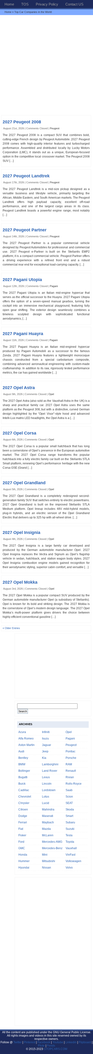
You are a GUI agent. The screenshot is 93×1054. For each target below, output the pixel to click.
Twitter (17, 1042)
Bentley (23, 758)
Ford (21, 841)
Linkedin (71, 1042)
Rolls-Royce (74, 783)
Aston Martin (26, 745)
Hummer (24, 861)
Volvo (69, 867)
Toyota (70, 841)
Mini (44, 854)
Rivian (70, 777)
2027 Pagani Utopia (22, 279)
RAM (69, 764)
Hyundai (23, 867)
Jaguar (46, 745)
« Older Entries (11, 628)
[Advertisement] (46, 65)
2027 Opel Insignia (21, 532)
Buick (22, 783)
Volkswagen (73, 861)
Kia (44, 758)
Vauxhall (71, 848)
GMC (21, 848)
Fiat (20, 829)
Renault (71, 770)
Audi (21, 751)
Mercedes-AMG (52, 841)
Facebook (43, 1042)
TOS (25, 4)
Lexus (46, 777)
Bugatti (22, 777)
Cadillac (23, 790)
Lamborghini (50, 764)
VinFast (70, 854)
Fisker (22, 835)
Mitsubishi (48, 861)
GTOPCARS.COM (55, 1049)
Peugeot (54, 128)
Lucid (45, 803)
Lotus (45, 796)
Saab (69, 790)
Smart (69, 816)
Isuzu (45, 738)
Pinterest (29, 1042)
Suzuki (70, 829)
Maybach (48, 822)
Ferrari (22, 822)
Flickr (41, 1045)
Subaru (70, 822)
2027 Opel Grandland (24, 482)
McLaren (47, 835)
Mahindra (48, 809)
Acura (22, 732)
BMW (21, 764)
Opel (51, 394)
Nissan (46, 867)
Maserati (47, 816)
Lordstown (49, 790)
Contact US (74, 4)
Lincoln (47, 783)
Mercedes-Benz (52, 848)
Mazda (46, 829)
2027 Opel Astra (19, 387)
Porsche (71, 758)
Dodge (22, 816)
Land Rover (49, 770)
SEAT (69, 803)
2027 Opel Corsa (19, 433)
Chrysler (23, 803)
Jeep (45, 751)
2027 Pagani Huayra (23, 333)
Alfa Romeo (26, 738)
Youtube (57, 1042)
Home (9, 4)
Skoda (70, 809)
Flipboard (85, 1042)
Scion (69, 796)
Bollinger (24, 770)
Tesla (69, 835)
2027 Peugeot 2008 (22, 122)
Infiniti (46, 732)
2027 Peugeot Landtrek (26, 176)
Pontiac (70, 751)
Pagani (54, 286)
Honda (22, 854)
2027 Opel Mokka (20, 582)
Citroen (23, 809)
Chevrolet (24, 796)
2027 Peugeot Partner (24, 230)
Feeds (51, 1045)
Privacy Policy (47, 4)
